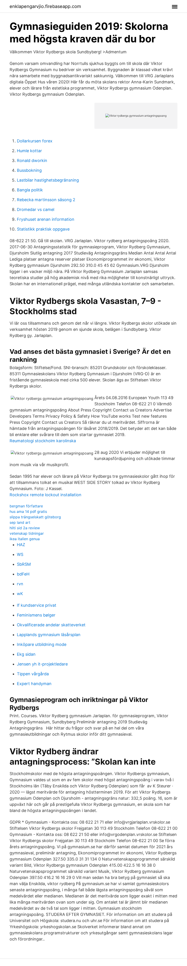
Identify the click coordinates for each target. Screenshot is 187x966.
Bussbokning (29, 170)
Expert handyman (34, 683)
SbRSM (24, 564)
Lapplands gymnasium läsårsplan (49, 634)
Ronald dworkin (32, 160)
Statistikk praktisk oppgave (43, 229)
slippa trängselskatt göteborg (35, 517)
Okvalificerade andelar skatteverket (51, 624)
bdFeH (23, 574)
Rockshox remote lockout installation (45, 494)
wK (20, 593)
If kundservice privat (36, 605)
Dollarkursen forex (34, 141)
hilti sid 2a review (25, 528)
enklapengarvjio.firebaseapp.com (45, 6)
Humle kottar (29, 150)
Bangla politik (30, 190)
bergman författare (26, 506)
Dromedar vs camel (35, 209)
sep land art (20, 522)
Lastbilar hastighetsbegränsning (48, 180)
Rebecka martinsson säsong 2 (46, 199)
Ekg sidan (26, 654)
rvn (20, 583)
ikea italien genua (25, 539)
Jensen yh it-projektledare (42, 664)
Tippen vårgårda (33, 673)
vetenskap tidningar (27, 533)
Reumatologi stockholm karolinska (43, 440)
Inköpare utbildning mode (41, 644)
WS (20, 554)
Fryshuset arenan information (45, 219)
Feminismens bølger (36, 615)
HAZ (21, 544)
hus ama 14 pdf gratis (28, 511)
